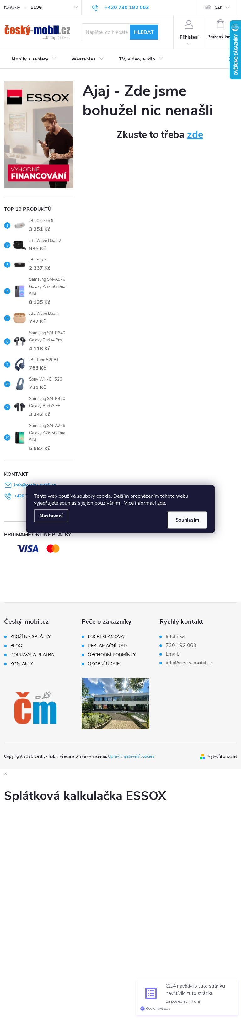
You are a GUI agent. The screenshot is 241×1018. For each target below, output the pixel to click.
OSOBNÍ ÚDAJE (104, 664)
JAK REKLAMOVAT (107, 636)
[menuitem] (34, 59)
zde (161, 503)
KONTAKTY (21, 664)
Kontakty (12, 7)
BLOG (36, 7)
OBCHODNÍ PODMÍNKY (112, 654)
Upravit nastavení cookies (131, 756)
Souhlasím (187, 520)
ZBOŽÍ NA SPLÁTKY (30, 636)
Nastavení (51, 515)
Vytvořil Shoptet (222, 756)
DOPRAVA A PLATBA (32, 654)
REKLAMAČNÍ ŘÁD (107, 645)
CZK (218, 7)
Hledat (144, 32)
